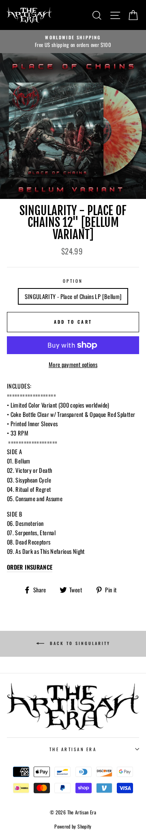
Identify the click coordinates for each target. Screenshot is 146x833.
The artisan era (73, 749)
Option (73, 281)
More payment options (73, 364)
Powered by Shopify (73, 826)
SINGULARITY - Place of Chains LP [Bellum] (73, 296)
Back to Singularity (78, 643)
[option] (73, 41)
